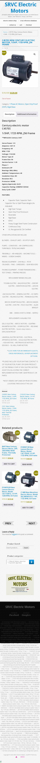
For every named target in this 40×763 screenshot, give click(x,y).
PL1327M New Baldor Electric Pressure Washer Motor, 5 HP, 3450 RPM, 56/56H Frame (19, 722)
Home (5, 32)
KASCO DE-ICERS (7, 633)
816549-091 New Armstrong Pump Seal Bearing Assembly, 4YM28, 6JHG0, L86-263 (20, 662)
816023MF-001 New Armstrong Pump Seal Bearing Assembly (20, 685)
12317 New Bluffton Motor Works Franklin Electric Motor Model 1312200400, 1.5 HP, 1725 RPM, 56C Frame (20, 737)
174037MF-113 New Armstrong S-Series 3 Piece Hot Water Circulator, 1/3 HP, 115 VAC (20, 674)
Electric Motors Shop (18, 633)
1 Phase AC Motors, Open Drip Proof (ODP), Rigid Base (17, 562)
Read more (27, 464)
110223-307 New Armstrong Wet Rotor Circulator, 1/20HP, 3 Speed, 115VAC (19, 681)
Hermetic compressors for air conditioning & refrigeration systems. (20, 751)
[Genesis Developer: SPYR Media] (20, 757)
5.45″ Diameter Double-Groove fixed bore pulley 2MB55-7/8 (19, 634)
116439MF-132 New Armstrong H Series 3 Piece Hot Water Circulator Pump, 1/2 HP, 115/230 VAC (21, 644)
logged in (15, 534)
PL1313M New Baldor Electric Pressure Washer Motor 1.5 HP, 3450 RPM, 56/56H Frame (19, 711)
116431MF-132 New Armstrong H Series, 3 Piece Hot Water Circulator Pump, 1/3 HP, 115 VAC (20, 639)
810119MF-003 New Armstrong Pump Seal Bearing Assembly (20, 654)
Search (26, 548)
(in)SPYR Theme (30, 755)
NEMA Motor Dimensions (31, 632)
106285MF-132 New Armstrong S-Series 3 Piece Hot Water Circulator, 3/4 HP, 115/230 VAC (20, 672)
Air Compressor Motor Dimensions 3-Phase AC (14, 622)
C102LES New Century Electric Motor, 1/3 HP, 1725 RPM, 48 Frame (27, 396)
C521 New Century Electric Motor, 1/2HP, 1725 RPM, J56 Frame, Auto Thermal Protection (9, 410)
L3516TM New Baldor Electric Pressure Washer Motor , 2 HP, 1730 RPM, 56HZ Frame (21, 703)
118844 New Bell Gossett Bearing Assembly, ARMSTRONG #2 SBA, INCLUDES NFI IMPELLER (19, 734)
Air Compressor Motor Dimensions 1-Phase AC (27, 628)
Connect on (14, 614)
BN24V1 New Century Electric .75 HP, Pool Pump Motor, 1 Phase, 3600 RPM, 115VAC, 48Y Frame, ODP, (19, 748)
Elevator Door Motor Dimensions (13, 626)
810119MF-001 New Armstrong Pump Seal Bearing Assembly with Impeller (22, 664)
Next (32, 523)
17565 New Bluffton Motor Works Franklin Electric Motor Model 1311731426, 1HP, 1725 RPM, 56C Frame (19, 740)
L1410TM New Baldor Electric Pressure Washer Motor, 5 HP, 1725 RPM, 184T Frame (20, 701)
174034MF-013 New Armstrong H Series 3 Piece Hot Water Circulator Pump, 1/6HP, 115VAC (20, 683)
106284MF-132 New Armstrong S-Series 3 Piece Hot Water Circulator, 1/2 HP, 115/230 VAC (19, 670)
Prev (8, 523)
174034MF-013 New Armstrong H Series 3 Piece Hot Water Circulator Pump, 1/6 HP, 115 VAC (20, 650)
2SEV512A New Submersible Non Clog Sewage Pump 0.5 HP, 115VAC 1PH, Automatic (21, 732)
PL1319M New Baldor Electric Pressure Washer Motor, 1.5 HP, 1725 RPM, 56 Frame (20, 716)
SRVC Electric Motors (20, 7)
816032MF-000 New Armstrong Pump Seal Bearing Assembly (19, 660)
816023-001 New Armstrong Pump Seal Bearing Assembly (21, 656)
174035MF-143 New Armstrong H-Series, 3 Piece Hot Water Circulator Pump (20, 652)
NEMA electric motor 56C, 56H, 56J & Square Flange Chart (18, 630)
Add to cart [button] (9, 464)
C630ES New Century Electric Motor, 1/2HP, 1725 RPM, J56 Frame (9, 396)
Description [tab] (9, 114)
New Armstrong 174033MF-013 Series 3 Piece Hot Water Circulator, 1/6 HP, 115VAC (20, 687)
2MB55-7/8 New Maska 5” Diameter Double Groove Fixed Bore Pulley (19, 636)
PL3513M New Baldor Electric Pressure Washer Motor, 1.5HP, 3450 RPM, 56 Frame (19, 724)
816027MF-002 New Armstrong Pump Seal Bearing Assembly (20, 658)
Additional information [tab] (26, 114)
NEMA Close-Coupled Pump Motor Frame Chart (20, 631)
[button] (34, 54)
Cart (38, 749)
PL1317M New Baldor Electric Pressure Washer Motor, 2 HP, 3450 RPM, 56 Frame (20, 713)
